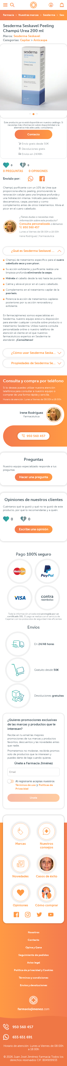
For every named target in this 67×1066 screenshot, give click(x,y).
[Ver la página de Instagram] (28, 914)
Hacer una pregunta (33, 477)
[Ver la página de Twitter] (39, 914)
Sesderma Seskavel (27, 36)
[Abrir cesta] (62, 5)
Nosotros (33, 932)
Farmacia (8, 14)
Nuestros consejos (46, 845)
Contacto (33, 134)
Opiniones (20, 905)
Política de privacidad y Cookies (33, 970)
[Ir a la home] (33, 1003)
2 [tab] (33, 114)
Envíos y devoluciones (33, 985)
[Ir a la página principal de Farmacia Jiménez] (33, 4)
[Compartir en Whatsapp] (30, 179)
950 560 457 (31, 227)
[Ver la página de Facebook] (16, 914)
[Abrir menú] (5, 5)
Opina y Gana (33, 947)
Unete (33, 797)
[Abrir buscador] (12, 5)
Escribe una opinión (33, 529)
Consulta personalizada (34, 223)
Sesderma (49, 14)
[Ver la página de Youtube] (51, 914)
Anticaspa (40, 40)
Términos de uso (25, 785)
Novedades (20, 876)
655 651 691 (22, 1037)
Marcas (20, 843)
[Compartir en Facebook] (42, 179)
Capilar (25, 40)
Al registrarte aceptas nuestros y (35, 785)
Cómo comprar (46, 905)
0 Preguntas (13, 171)
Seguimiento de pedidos (33, 955)
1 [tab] (30, 114)
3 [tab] (37, 114)
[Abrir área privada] (51, 5)
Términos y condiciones (33, 977)
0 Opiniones (38, 171)
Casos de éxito (46, 876)
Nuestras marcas (28, 14)
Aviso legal (33, 962)
